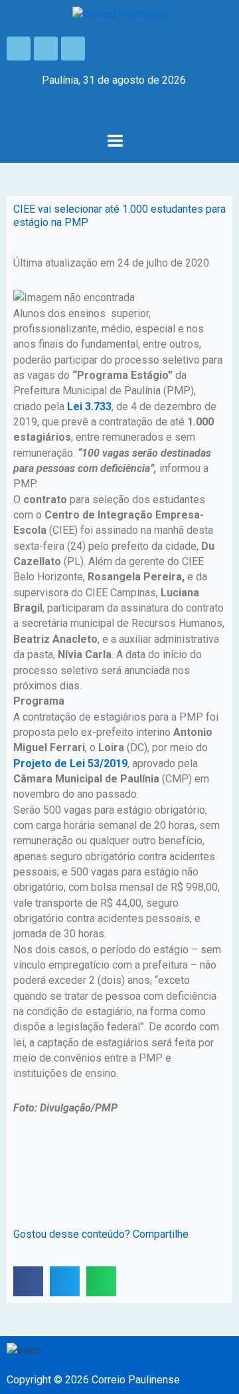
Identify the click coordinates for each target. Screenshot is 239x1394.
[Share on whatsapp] (101, 1281)
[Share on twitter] (65, 1281)
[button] (115, 142)
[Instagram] (46, 48)
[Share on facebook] (28, 1281)
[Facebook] (19, 48)
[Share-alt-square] (73, 48)
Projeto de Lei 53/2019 (70, 763)
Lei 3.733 (89, 406)
